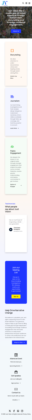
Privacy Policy (27, 414)
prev (7, 233)
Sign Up (16, 296)
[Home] (4, 3)
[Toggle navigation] (29, 3)
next (25, 233)
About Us (16, 31)
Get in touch (11, 396)
